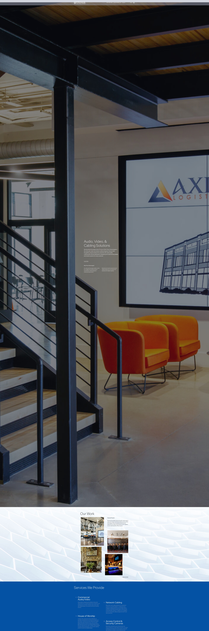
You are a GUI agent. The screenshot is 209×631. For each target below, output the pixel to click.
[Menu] (134, 2)
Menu (131, 2)
